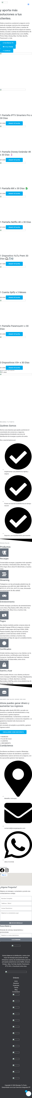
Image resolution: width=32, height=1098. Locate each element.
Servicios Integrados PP (23, 1087)
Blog (16, 990)
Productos (16, 985)
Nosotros (16, 983)
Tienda (16, 987)
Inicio (16, 981)
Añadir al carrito (14, 123)
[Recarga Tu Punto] (5, 4)
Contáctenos (16, 992)
